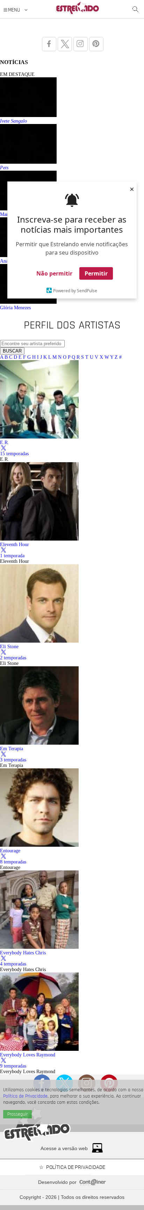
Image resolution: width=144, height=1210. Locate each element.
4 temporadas (13, 964)
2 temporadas (13, 657)
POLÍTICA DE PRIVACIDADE (75, 1167)
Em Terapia (11, 748)
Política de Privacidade (25, 1096)
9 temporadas (13, 1066)
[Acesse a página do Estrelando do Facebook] (49, 44)
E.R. (4, 442)
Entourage (10, 850)
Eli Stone (9, 646)
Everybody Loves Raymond (27, 1054)
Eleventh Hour (14, 544)
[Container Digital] (92, 1183)
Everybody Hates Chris (23, 952)
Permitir (96, 273)
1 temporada (12, 555)
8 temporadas (13, 861)
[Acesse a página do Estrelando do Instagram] (80, 44)
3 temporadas (13, 759)
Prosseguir (17, 1114)
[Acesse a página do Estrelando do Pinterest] (96, 44)
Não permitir (54, 273)
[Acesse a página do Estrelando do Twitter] (65, 44)
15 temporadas (14, 453)
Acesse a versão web (64, 1148)
